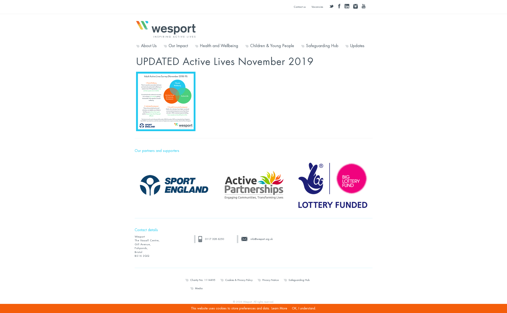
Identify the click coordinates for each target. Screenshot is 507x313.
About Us (149, 46)
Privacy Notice (270, 280)
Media (199, 288)
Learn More (279, 308)
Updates (357, 46)
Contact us (300, 7)
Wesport (167, 29)
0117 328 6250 (214, 239)
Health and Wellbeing (219, 46)
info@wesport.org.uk (262, 239)
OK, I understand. (304, 308)
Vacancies (317, 7)
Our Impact (178, 46)
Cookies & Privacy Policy (239, 280)
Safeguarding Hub (322, 46)
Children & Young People (272, 46)
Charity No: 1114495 (202, 280)
